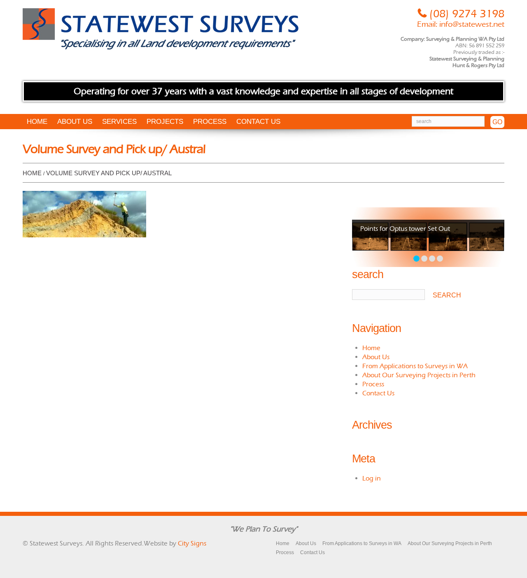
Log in (371, 478)
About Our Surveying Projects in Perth (419, 375)
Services (119, 121)
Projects (165, 121)
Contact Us (258, 121)
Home (37, 121)
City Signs (192, 543)
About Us (74, 121)
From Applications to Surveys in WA (415, 366)
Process (209, 121)
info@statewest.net (471, 24)
